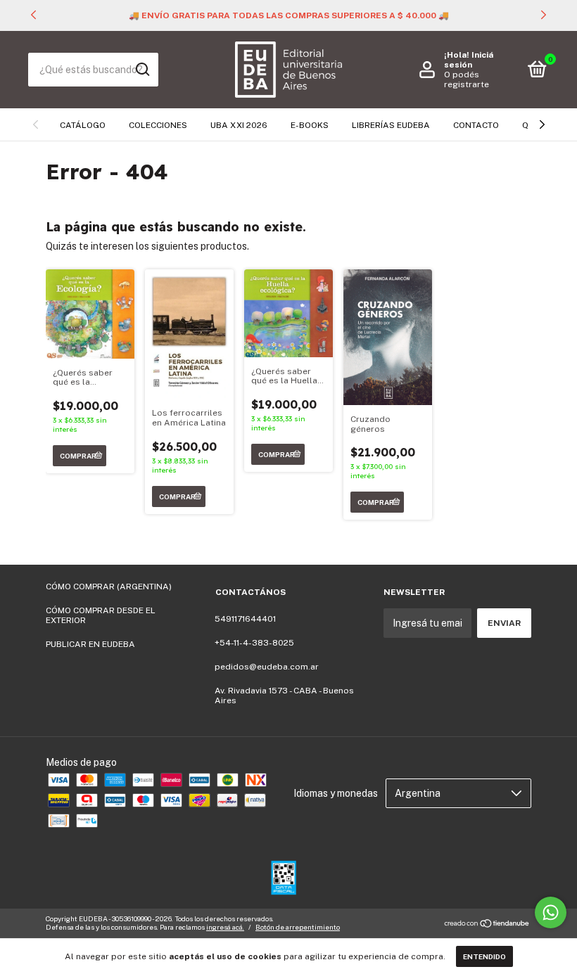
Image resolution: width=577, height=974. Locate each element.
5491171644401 (245, 619)
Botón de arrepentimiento (297, 927)
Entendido (484, 956)
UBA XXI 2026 (238, 125)
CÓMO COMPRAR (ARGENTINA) (109, 586)
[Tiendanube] (487, 924)
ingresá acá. (225, 927)
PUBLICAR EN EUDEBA (90, 644)
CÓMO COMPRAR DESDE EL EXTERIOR (101, 615)
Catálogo (83, 125)
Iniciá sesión (468, 60)
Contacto (476, 125)
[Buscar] (141, 69)
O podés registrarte (466, 79)
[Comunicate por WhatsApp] (550, 912)
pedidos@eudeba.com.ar (267, 667)
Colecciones (158, 125)
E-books (310, 125)
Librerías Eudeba (391, 125)
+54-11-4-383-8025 (254, 643)
